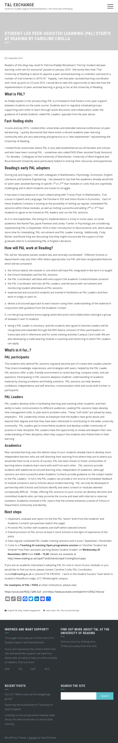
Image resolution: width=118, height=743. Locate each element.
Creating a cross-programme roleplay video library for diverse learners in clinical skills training (30, 719)
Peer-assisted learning (70, 610)
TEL (20, 669)
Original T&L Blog (14, 610)
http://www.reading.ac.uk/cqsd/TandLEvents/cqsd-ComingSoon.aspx (47, 558)
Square (33, 737)
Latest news (51, 610)
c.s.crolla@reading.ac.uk (18, 574)
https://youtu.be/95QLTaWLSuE (23, 591)
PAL (58, 610)
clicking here (88, 641)
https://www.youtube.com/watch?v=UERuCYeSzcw (75, 591)
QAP (33, 669)
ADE (7, 669)
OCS (47, 669)
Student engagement (31, 610)
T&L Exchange (19, 4)
